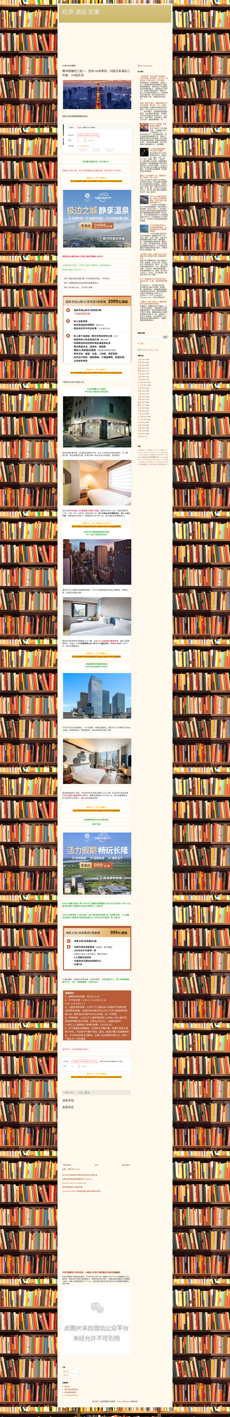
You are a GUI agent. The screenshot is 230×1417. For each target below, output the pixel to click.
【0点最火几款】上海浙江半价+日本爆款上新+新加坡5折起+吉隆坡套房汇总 (153, 256)
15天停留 (161, 450)
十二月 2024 (142, 416)
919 (159, 462)
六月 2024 (141, 433)
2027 (157, 452)
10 (154, 450)
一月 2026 (141, 379)
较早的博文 (126, 1165)
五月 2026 (141, 368)
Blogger (127, 1401)
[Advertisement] (115, 40)
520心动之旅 (144, 455)
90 (155, 462)
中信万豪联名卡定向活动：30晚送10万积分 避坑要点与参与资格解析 (91, 1272)
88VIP (147, 460)
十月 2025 (141, 388)
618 (166, 454)
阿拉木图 (152, 464)
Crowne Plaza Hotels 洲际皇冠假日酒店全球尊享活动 (81, 1191)
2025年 (146, 452)
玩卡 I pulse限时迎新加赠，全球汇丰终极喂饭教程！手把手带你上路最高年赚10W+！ (158, 199)
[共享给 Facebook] (86, 1092)
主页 (96, 1165)
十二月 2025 (142, 382)
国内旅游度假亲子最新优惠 (72, 1187)
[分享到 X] (84, 1092)
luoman (119, 1401)
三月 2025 (141, 408)
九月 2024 (141, 425)
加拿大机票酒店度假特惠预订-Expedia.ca (77, 1179)
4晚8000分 (164, 452)
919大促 (165, 462)
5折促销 (152, 455)
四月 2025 (141, 405)
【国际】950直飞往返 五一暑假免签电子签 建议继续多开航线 (153, 303)
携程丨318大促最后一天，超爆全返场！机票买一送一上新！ (153, 176)
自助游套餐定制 (70, 1392)
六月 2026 (141, 365)
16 (167, 450)
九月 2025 (141, 391)
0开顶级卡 (141, 450)
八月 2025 (141, 394)
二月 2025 (141, 411)
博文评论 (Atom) (74, 1169)
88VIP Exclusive (156, 459)
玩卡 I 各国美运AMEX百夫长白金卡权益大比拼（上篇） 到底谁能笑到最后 (153, 281)
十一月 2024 (142, 419)
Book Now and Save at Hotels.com (74, 1183)
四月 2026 (141, 371)
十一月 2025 (142, 385)
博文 (67, 1371)
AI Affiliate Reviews (71, 1395)
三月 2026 (141, 374)
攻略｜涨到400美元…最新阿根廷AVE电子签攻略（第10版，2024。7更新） (154, 104)
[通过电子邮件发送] (79, 1092)
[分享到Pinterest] (88, 1092)
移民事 (66, 1386)
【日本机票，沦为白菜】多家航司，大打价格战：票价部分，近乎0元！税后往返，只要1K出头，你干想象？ (154, 78)
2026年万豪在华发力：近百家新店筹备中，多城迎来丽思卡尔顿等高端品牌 (158, 228)
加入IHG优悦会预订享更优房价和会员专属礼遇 (79, 1175)
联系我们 (95, 1401)
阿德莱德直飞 (144, 464)
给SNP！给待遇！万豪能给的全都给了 (158, 125)
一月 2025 (141, 413)
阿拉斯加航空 (162, 464)
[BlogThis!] (81, 1092)
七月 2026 (141, 362)
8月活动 (142, 462)
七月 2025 (141, 396)
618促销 (143, 457)
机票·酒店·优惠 (81, 12)
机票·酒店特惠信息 (71, 1389)
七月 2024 (141, 431)
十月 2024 (141, 422)
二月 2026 (141, 376)
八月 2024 (141, 428)
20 (140, 452)
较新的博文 (67, 1165)
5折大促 (160, 455)
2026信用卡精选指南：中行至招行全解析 (158, 150)
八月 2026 (141, 359)
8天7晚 (165, 459)
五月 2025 (141, 402)
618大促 (151, 457)
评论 (67, 1375)
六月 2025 (141, 399)
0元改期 (149, 450)
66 (160, 457)
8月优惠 (149, 462)
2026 (152, 452)
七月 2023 (141, 436)
